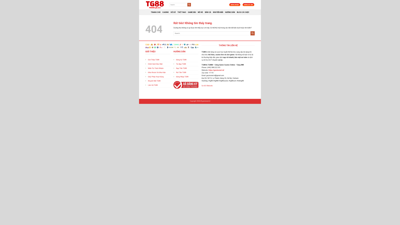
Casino (165, 12)
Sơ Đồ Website (207, 86)
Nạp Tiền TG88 (181, 68)
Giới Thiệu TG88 (153, 60)
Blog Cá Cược (243, 12)
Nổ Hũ (200, 12)
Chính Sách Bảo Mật (155, 64)
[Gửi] (189, 4)
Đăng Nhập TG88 (182, 77)
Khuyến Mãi (218, 12)
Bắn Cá (208, 12)
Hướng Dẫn (230, 12)
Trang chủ (156, 12)
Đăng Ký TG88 (181, 60)
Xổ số (173, 12)
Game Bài (192, 12)
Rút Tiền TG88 (181, 72)
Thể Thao (182, 12)
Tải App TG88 (181, 64)
